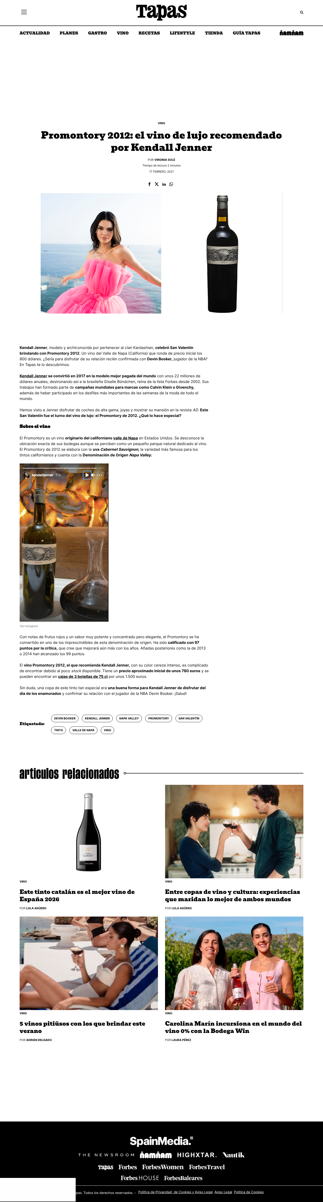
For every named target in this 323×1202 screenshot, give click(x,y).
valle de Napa (125, 438)
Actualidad (35, 33)
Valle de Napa (83, 730)
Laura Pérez (181, 1040)
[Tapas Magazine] (105, 1168)
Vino (123, 33)
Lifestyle (182, 33)
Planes (69, 33)
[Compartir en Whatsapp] (171, 184)
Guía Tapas (246, 33)
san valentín (189, 718)
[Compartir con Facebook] (149, 184)
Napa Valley (129, 718)
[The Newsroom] (106, 1154)
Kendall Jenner (33, 376)
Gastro (97, 33)
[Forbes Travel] (163, 1167)
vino (107, 730)
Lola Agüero (36, 908)
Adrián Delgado (39, 1040)
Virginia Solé (164, 159)
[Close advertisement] (70, 1182)
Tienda (214, 33)
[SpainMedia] (161, 1142)
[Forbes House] (139, 1178)
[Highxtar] (197, 1155)
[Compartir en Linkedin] (164, 184)
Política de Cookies (249, 1192)
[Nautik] (233, 1155)
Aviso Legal (223, 1192)
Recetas (149, 33)
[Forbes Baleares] (183, 1178)
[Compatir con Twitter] (157, 184)
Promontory (158, 718)
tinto (58, 730)
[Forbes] (127, 1167)
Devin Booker (64, 718)
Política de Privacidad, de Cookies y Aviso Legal (175, 1192)
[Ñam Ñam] (155, 1155)
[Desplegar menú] (24, 13)
